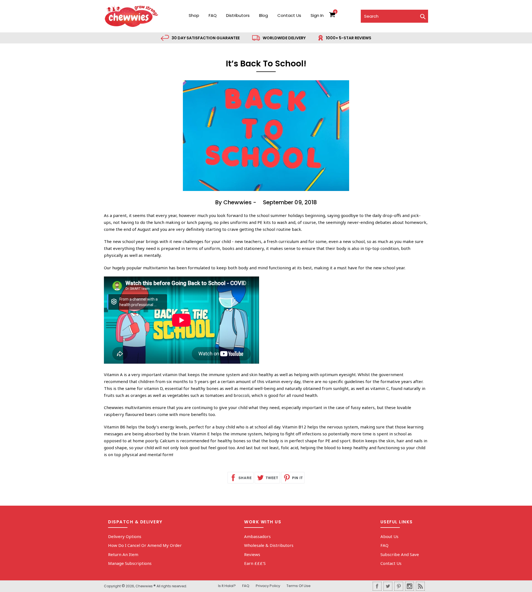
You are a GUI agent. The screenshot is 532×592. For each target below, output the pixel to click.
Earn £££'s (255, 563)
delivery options (124, 536)
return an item (123, 554)
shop (194, 15)
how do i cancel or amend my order (145, 545)
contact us (289, 15)
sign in (317, 15)
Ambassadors (257, 536)
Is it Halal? (227, 585)
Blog (263, 15)
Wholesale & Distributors (268, 545)
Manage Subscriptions (130, 563)
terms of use (299, 585)
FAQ (213, 15)
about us (389, 536)
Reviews (252, 554)
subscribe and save (399, 554)
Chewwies (144, 586)
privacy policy (268, 585)
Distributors (238, 15)
